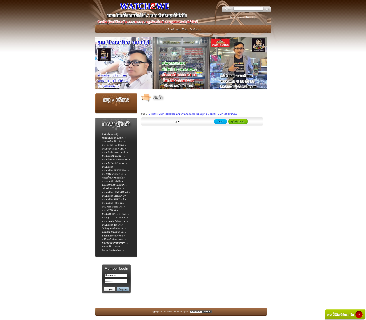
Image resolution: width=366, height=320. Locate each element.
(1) (175, 121)
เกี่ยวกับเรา (195, 29)
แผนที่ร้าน (181, 29)
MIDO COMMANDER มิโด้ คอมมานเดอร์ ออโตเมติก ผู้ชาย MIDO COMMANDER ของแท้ (192, 114)
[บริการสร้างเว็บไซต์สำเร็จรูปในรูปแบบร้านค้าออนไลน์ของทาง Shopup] (201, 311)
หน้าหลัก (170, 29)
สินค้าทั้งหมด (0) (110, 134)
